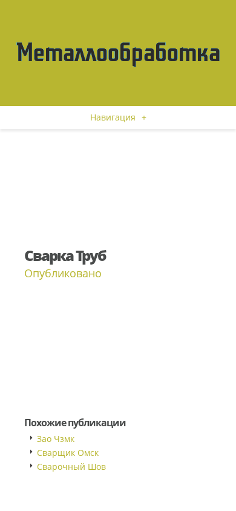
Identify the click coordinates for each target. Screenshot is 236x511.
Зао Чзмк (55, 438)
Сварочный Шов (71, 466)
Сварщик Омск (68, 452)
